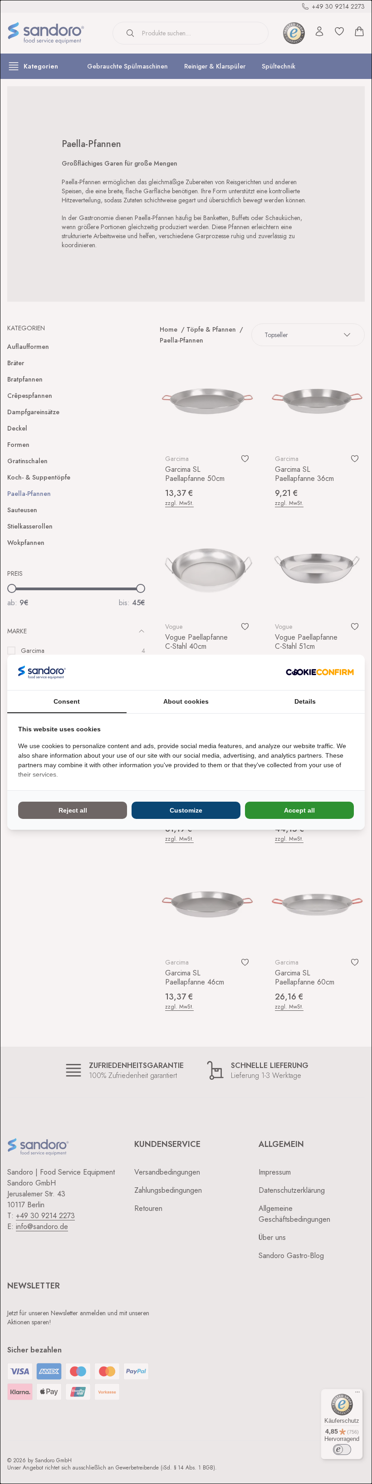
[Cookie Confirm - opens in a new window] (320, 672)
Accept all (299, 810)
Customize (186, 810)
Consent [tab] (67, 701)
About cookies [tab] (186, 701)
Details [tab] (305, 701)
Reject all (73, 810)
